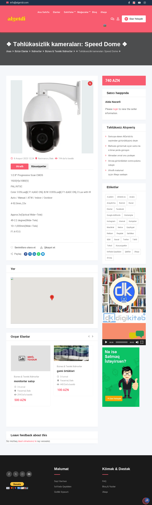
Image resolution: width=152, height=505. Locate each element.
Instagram (111, 221)
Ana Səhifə (43, 12)
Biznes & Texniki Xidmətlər (26, 376)
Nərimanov (43, 158)
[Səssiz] (137, 342)
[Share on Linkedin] (34, 254)
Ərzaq (109, 258)
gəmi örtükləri (66, 371)
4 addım (110, 197)
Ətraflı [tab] (19, 166)
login (115, 109)
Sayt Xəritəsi (60, 481)
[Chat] (112, 18)
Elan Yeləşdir (136, 19)
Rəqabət (120, 233)
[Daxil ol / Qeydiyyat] (118, 18)
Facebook (120, 209)
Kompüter (133, 221)
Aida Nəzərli (113, 101)
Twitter (126, 240)
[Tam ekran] (141, 342)
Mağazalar (83, 12)
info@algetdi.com (19, 2)
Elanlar (56, 12)
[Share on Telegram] (43, 254)
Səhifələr (69, 12)
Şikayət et (49, 247)
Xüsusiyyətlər (121, 246)
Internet (122, 221)
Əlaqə (103, 12)
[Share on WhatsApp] (38, 254)
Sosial (116, 240)
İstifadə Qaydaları (114, 252)
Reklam (110, 233)
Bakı (51, 158)
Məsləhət (110, 227)
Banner (122, 203)
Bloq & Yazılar (109, 486)
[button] (52, 298)
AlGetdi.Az (121, 197)
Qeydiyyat (130, 227)
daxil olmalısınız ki (27, 441)
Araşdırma (111, 203)
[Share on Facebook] (25, 254)
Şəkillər (128, 252)
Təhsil (109, 246)
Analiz (132, 197)
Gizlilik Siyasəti (61, 492)
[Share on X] (30, 254)
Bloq (94, 12)
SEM (108, 240)
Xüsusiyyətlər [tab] (38, 166)
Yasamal (21, 391)
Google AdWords (114, 215)
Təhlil (134, 240)
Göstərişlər (128, 215)
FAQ (104, 481)
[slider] (122, 342)
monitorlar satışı (24, 381)
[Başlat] (106, 342)
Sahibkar (130, 233)
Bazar (131, 203)
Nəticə (120, 227)
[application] (124, 306)
